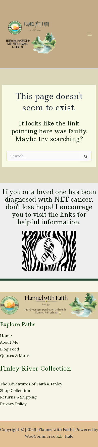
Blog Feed (9, 348)
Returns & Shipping (18, 396)
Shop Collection (15, 390)
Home (6, 335)
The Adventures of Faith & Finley (31, 383)
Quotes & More (14, 355)
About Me (9, 342)
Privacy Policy (13, 403)
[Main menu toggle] (89, 34)
